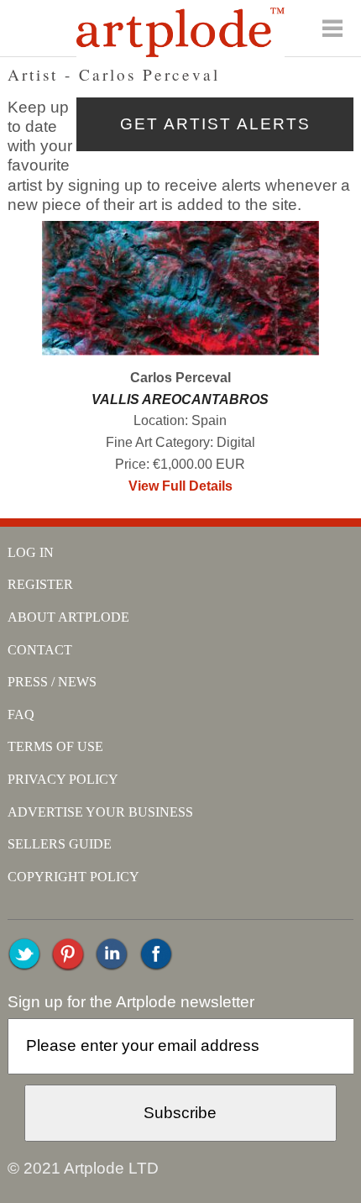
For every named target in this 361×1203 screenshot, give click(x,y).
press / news (52, 682)
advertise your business (100, 812)
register (40, 584)
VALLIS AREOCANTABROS (180, 399)
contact (40, 650)
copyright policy (73, 876)
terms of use (55, 746)
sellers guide (60, 844)
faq (21, 714)
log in (31, 552)
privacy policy (63, 779)
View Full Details (180, 486)
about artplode (68, 617)
